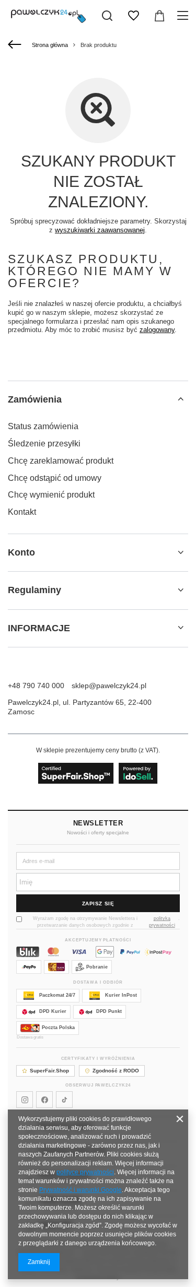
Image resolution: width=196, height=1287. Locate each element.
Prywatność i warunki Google (80, 1190)
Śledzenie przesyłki (44, 443)
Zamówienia (35, 399)
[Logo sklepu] (48, 16)
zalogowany (157, 330)
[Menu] (184, 15)
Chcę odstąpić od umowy (54, 478)
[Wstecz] (16, 45)
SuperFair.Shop (49, 1070)
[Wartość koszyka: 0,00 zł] (159, 15)
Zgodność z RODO (116, 1070)
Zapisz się (98, 903)
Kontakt (22, 511)
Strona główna (50, 45)
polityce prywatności (85, 1172)
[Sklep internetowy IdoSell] (98, 773)
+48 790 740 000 (36, 685)
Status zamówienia (43, 426)
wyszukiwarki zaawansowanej (100, 230)
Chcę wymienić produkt (51, 494)
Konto (21, 552)
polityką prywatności (162, 922)
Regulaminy (34, 590)
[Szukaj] (107, 15)
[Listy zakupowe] (133, 15)
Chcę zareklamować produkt (60, 460)
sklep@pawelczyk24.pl (109, 685)
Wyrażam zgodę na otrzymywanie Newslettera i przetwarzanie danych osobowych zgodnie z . (106, 922)
